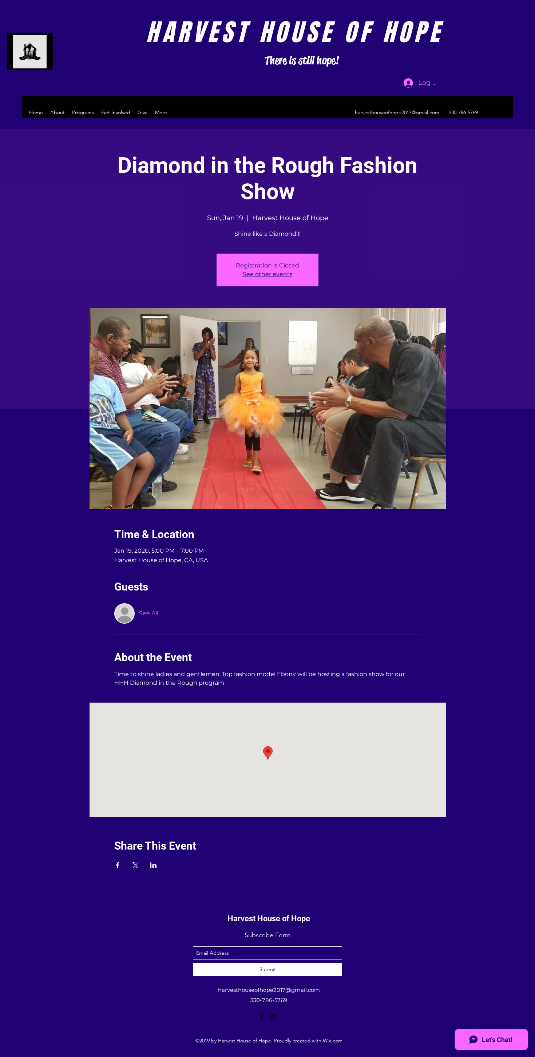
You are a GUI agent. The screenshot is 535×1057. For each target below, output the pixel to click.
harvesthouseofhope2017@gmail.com (397, 112)
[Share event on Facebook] (117, 865)
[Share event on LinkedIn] (153, 865)
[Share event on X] (135, 865)
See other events (268, 274)
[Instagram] (502, 112)
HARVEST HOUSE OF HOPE (294, 32)
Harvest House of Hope (268, 918)
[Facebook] (491, 112)
